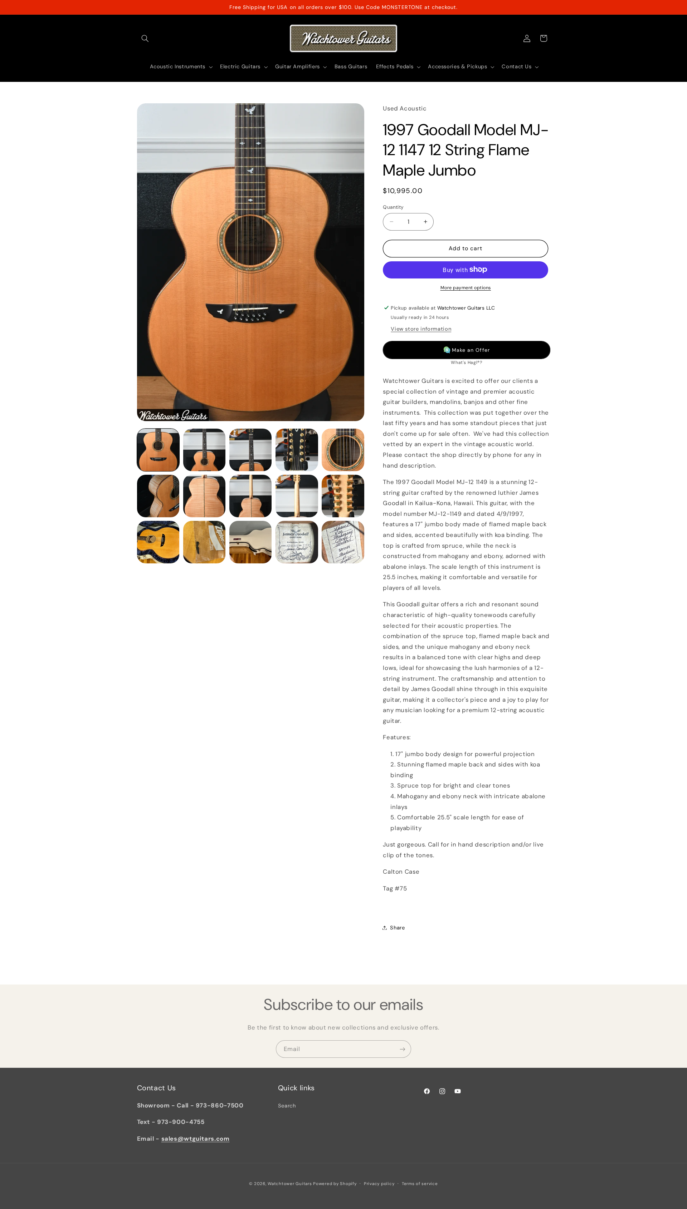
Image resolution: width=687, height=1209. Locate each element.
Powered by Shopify (334, 1183)
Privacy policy (379, 1183)
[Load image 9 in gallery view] (297, 496)
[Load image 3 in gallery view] (250, 450)
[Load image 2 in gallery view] (204, 450)
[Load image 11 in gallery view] (158, 542)
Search (287, 1105)
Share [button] (397, 927)
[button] (145, 38)
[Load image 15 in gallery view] (343, 542)
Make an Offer (471, 349)
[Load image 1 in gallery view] (158, 450)
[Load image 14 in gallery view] (297, 542)
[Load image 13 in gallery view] (250, 542)
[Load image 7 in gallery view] (204, 496)
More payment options (465, 287)
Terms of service (420, 1183)
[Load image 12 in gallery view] (204, 542)
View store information (421, 328)
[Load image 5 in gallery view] (343, 450)
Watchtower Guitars (290, 1183)
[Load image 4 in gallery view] (297, 450)
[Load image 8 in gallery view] (250, 496)
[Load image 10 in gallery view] (343, 496)
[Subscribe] (402, 1049)
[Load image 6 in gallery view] (158, 496)
